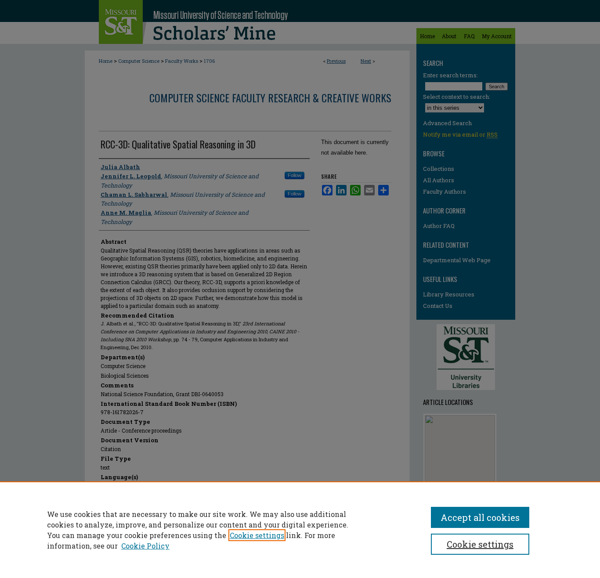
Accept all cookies (480, 517)
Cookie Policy (145, 545)
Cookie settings (257, 535)
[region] (300, 529)
